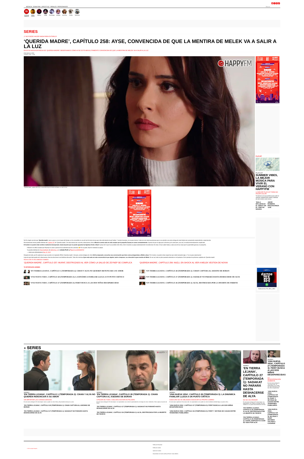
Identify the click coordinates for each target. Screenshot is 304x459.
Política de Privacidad (157, 444)
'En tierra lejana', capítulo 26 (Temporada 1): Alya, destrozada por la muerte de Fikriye (131, 413)
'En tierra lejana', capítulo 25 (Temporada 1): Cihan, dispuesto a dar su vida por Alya (254, 419)
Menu (24, 7)
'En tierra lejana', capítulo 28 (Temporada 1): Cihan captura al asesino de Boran (57, 406)
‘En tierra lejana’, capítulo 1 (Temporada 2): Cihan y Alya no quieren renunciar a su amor (76, 271)
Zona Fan (36, 6)
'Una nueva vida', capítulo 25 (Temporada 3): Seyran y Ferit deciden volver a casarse (273, 416)
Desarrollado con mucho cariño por (165, 453)
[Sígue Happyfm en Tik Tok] (279, 4)
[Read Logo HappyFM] (32, 3)
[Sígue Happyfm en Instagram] (275, 4)
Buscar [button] (279, 6)
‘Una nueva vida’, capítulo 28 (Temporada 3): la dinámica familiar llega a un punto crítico (77, 277)
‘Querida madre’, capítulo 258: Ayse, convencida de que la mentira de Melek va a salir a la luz (150, 43)
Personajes (62, 6)
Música (29, 6)
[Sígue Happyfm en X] (277, 4)
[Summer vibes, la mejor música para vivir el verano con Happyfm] (267, 164)
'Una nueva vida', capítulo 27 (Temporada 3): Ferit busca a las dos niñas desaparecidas (201, 406)
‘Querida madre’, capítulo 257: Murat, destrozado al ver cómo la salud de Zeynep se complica (78, 262)
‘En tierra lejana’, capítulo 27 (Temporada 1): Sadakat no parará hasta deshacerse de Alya (193, 277)
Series (31, 31)
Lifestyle (45, 6)
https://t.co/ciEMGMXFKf (77, 250)
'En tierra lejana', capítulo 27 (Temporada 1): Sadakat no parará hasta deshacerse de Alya (56, 412)
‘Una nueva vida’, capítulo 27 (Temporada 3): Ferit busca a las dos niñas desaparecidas (74, 283)
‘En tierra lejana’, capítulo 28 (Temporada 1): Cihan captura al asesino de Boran (187, 271)
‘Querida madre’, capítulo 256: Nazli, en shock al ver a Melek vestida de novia (183, 262)
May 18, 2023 (47, 252)
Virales (53, 6)
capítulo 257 (51, 242)
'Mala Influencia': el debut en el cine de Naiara (261, 205)
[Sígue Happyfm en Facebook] (272, 4)
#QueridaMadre (44, 250)
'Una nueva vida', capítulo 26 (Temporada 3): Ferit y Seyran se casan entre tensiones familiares (202, 412)
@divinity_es (54, 250)
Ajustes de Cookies (157, 450)
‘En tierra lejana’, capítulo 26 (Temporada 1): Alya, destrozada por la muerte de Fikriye (192, 283)
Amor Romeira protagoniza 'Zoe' (273, 204)
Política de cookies (157, 447)
